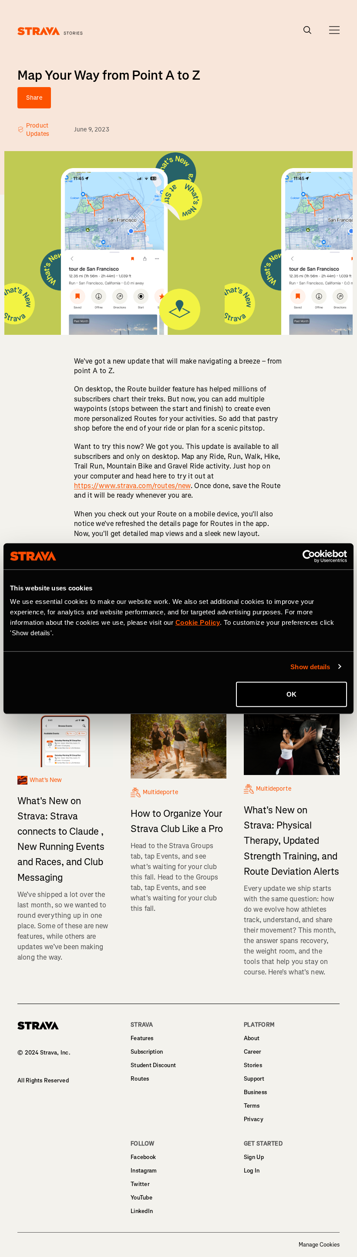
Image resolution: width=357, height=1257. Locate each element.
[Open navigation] (334, 30)
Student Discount (153, 1065)
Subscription (147, 1051)
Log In (252, 1170)
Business (255, 1092)
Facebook (143, 1157)
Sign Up (254, 1157)
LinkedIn (142, 1211)
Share (34, 98)
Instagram (144, 1170)
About (251, 1038)
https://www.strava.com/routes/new (132, 485)
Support (254, 1078)
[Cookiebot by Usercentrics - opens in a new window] (309, 556)
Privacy (253, 1119)
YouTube (141, 1197)
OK (291, 694)
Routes (140, 1078)
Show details (310, 666)
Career (252, 1051)
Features (142, 1038)
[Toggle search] (307, 30)
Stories (253, 1065)
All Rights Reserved (43, 1080)
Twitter (140, 1184)
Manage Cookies (319, 1244)
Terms (251, 1105)
